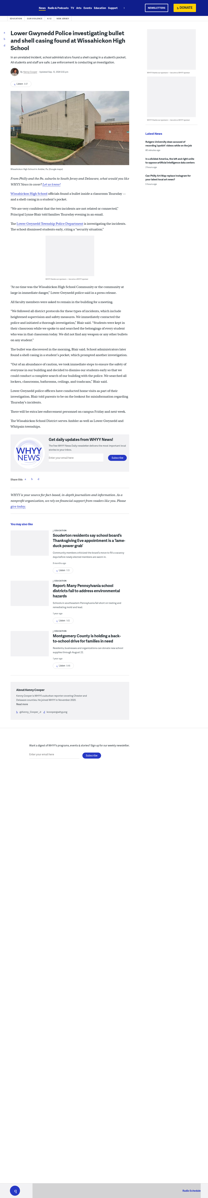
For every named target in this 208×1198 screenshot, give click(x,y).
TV (72, 8)
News (42, 8)
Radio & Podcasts (58, 8)
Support (113, 8)
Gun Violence (34, 18)
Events (88, 8)
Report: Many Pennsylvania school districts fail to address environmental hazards (86, 591)
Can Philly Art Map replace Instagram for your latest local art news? (168, 177)
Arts (78, 8)
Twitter (32, 479)
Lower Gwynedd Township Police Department (50, 224)
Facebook (25, 479)
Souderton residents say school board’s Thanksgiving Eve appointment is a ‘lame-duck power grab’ (89, 540)
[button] (15, 1191)
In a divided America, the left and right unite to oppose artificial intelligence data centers (170, 160)
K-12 (49, 18)
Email (38, 479)
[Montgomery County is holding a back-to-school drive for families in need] (30, 646)
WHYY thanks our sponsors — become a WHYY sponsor (67, 279)
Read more (22, 704)
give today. (18, 506)
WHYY (19, 8)
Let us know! (51, 184)
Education (100, 8)
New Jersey (63, 18)
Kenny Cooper (30, 71)
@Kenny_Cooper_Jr (30, 712)
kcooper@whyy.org (57, 712)
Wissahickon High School (29, 194)
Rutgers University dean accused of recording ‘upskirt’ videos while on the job (168, 143)
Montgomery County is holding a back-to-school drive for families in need (87, 638)
